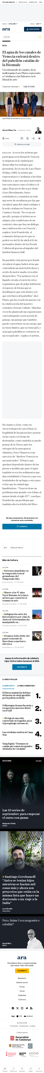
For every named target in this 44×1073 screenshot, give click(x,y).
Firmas (22, 987)
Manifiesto (22, 978)
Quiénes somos (22, 982)
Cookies (32, 1026)
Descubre (6, 761)
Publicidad (22, 995)
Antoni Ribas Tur (9, 130)
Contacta (22, 999)
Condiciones (23, 1026)
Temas (22, 991)
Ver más (39, 761)
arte (5, 547)
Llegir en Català (29, 86)
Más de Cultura (10, 560)
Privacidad (14, 1026)
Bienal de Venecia (17, 547)
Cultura (7, 37)
